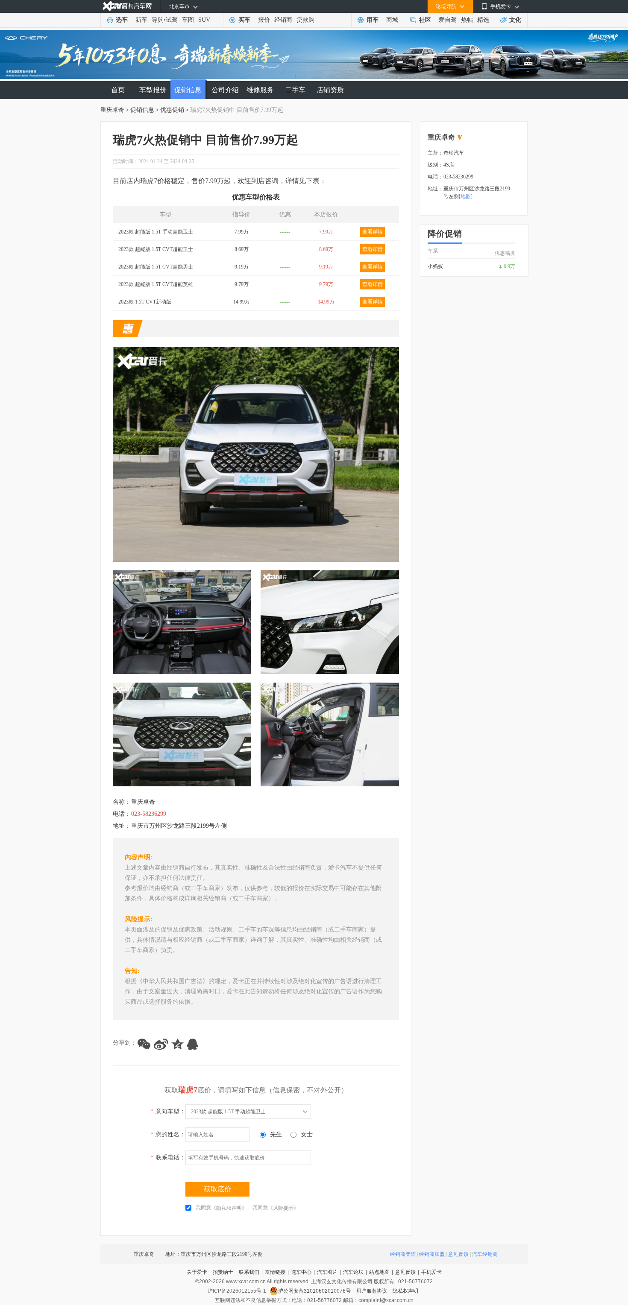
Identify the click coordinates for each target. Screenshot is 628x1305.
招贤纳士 (223, 1272)
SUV (204, 20)
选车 (122, 20)
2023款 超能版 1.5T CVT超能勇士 (155, 267)
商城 (392, 20)
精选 (483, 20)
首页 (118, 89)
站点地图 (379, 1272)
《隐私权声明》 (229, 1208)
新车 (141, 20)
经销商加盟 (432, 1254)
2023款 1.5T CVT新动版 (144, 302)
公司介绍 (225, 89)
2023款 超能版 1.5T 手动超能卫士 (155, 232)
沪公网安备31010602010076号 (315, 1291)
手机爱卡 (431, 1272)
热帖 (467, 20)
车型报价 (153, 89)
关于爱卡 (197, 1272)
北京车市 (179, 6)
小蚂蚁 (435, 266)
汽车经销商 (485, 1254)
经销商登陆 (403, 1254)
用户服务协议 (372, 1291)
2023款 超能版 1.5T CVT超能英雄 (155, 284)
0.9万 (509, 266)
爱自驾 (448, 20)
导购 (158, 20)
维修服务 (260, 89)
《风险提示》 (283, 1208)
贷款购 (305, 20)
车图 (188, 20)
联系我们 (249, 1272)
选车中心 (301, 1272)
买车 (244, 20)
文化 (515, 20)
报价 (264, 20)
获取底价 (217, 1189)
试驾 (172, 20)
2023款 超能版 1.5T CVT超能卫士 (155, 249)
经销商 (283, 20)
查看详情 (372, 232)
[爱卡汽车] (127, 6)
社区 (425, 20)
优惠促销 (172, 110)
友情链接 (275, 1272)
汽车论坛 (353, 1272)
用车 (373, 20)
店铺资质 (330, 89)
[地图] (465, 196)
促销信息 (188, 89)
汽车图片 (327, 1272)
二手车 (295, 89)
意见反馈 (458, 1254)
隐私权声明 (405, 1291)
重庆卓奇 (112, 110)
